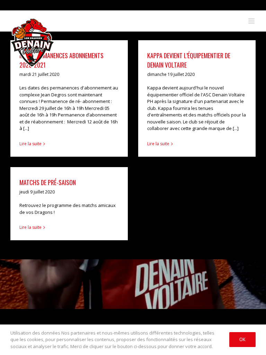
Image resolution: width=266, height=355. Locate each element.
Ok (242, 339)
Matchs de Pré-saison (47, 182)
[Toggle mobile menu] (252, 21)
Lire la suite (30, 144)
